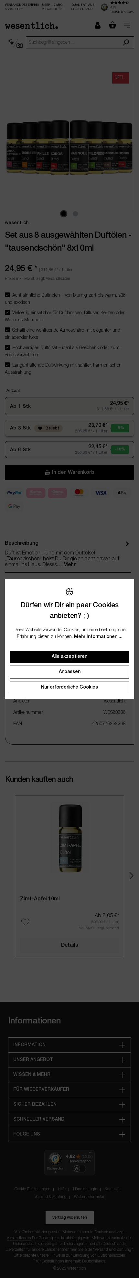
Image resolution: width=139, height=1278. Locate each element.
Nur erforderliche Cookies (69, 687)
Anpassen (69, 672)
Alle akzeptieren (69, 657)
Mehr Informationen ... (98, 637)
